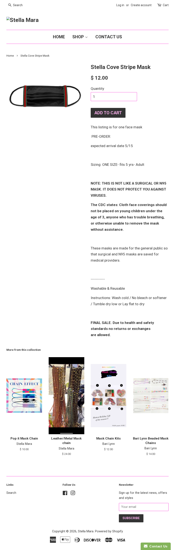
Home (59, 36)
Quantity (97, 88)
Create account (141, 5)
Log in (120, 5)
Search (11, 493)
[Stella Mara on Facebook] (65, 494)
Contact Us (108, 36)
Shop (78, 36)
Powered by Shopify (109, 531)
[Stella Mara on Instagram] (72, 494)
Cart (166, 5)
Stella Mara (85, 531)
